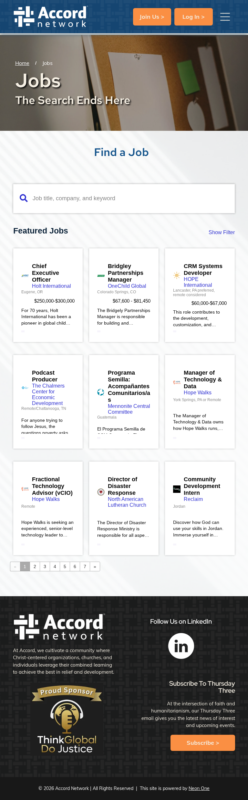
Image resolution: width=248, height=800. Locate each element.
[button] (225, 17)
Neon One (199, 788)
